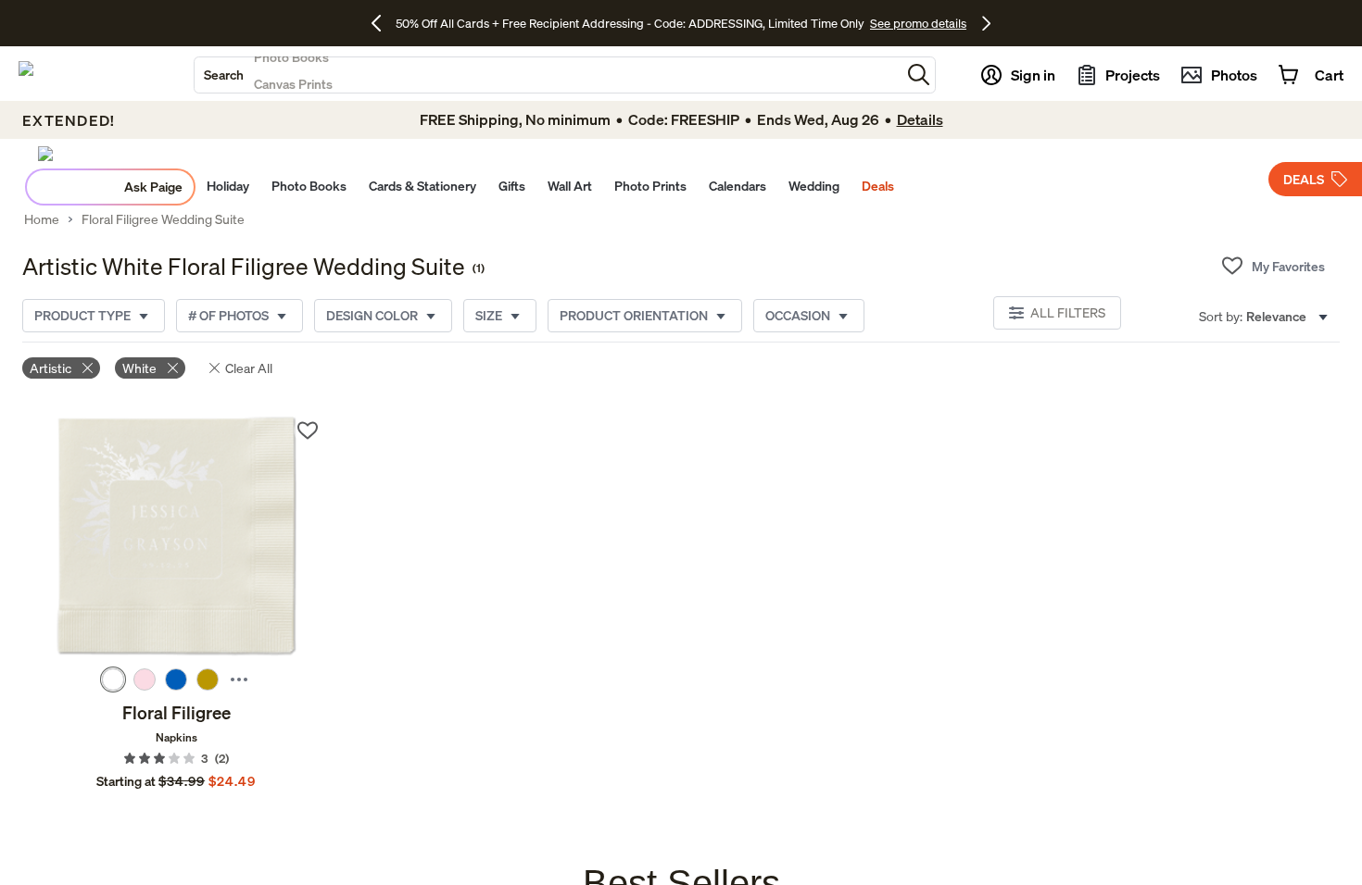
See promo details (918, 23)
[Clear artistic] (87, 368)
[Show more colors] (239, 679)
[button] (918, 74)
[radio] (113, 679)
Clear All (248, 368)
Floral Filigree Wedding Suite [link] (163, 219)
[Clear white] (172, 368)
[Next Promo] (986, 23)
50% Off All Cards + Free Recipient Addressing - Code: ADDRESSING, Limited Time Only (630, 23)
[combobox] (547, 75)
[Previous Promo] (383, 23)
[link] (176, 538)
